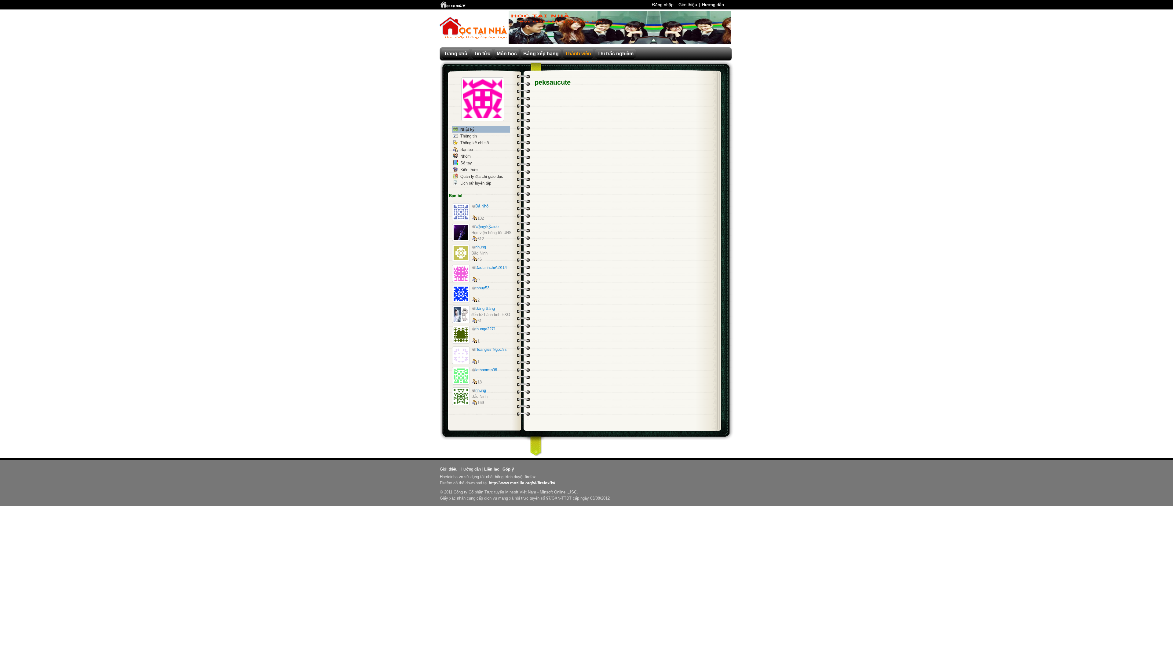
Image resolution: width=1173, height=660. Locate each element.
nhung (480, 247)
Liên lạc (491, 469)
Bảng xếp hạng (541, 53)
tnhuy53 (482, 288)
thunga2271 (485, 329)
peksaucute (553, 82)
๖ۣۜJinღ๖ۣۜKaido (487, 226)
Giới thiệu (687, 4)
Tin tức (482, 53)
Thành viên (578, 53)
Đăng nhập (663, 4)
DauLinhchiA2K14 (491, 267)
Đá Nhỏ (481, 206)
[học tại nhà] (453, 5)
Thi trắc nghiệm (615, 53)
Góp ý (508, 469)
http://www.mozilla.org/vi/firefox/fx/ (522, 483)
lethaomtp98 (486, 370)
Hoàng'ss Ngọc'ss (491, 349)
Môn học (507, 53)
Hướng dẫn (713, 4)
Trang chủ (455, 53)
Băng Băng (485, 308)
